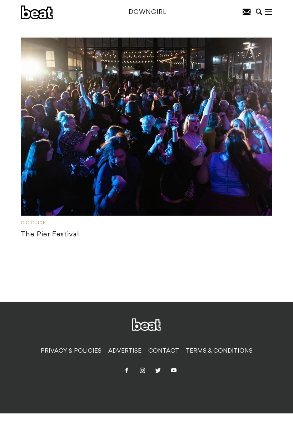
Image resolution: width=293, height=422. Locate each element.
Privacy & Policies (71, 351)
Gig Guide (33, 223)
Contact (163, 351)
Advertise (124, 351)
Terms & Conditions (219, 351)
